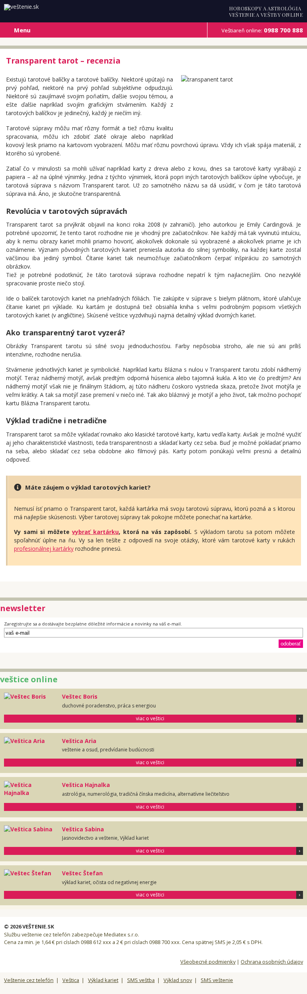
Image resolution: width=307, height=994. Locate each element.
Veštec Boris (80, 696)
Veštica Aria (79, 741)
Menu (22, 30)
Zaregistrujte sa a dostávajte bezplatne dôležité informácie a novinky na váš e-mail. (93, 624)
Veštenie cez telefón (29, 980)
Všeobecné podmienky (207, 961)
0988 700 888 (262, 30)
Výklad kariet (103, 980)
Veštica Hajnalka (86, 785)
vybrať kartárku (95, 532)
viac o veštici (150, 718)
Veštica (70, 980)
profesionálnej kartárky (44, 548)
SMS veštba (141, 980)
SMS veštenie (217, 980)
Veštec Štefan (82, 873)
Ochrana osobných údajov (272, 961)
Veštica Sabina (83, 829)
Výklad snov (177, 980)
